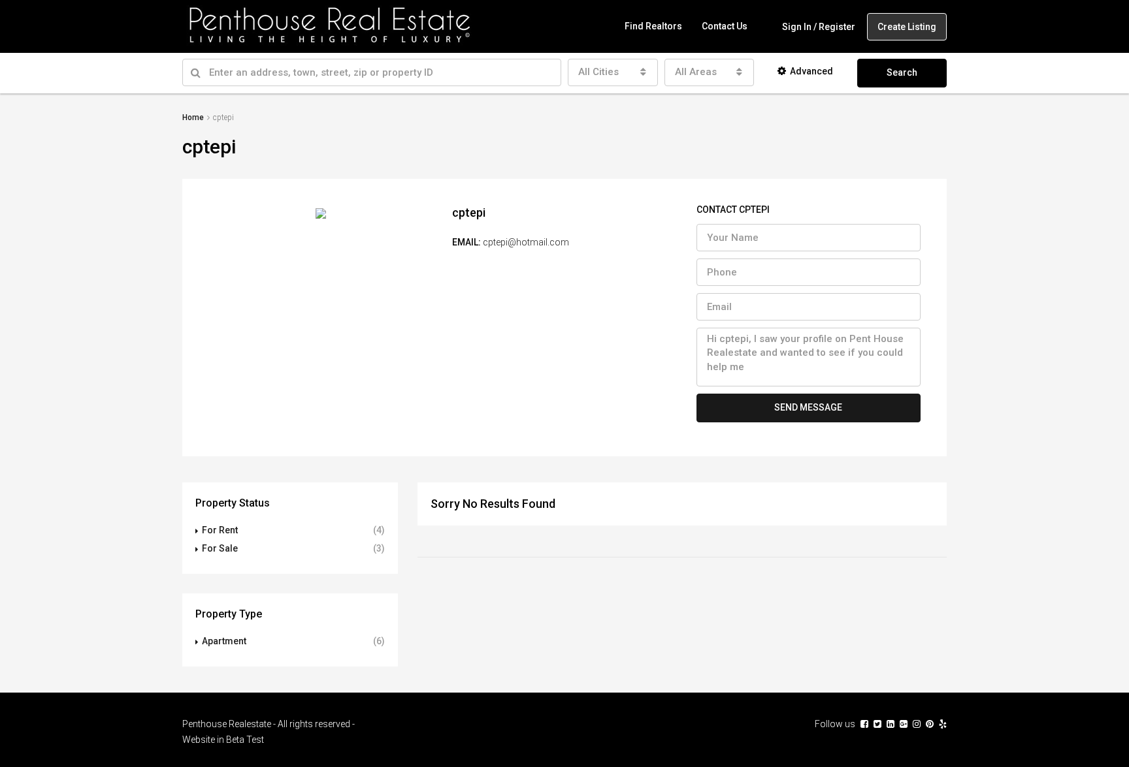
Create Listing (906, 27)
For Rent (220, 530)
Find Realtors (653, 26)
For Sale (220, 548)
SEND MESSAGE (808, 407)
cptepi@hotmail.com (526, 242)
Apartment (224, 641)
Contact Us (724, 26)
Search (902, 72)
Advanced (811, 71)
